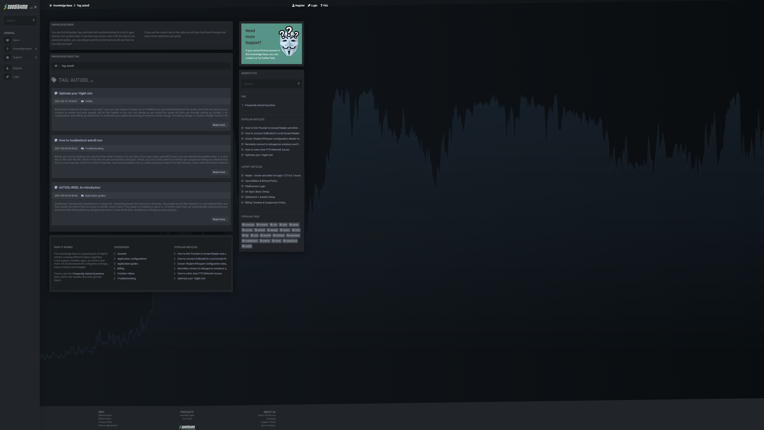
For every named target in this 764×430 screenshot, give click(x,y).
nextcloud (291, 240)
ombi (278, 240)
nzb (255, 235)
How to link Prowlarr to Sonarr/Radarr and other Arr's (202, 253)
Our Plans (187, 418)
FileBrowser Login (255, 186)
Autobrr (280, 235)
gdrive (266, 240)
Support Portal (268, 422)
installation (251, 240)
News (16, 40)
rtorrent (263, 224)
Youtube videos (126, 273)
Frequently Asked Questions (88, 273)
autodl (261, 230)
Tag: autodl (82, 5)
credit (248, 246)
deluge (274, 230)
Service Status (268, 425)
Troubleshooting (93, 148)
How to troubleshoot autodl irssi (80, 140)
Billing (120, 268)
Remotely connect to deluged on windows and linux (202, 268)
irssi (297, 230)
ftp (246, 235)
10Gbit (88, 101)
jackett (267, 235)
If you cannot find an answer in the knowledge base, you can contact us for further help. (263, 44)
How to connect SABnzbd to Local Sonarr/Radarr (202, 258)
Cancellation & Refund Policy (261, 180)
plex (284, 224)
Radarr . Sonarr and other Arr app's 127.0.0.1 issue (273, 175)
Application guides (95, 195)
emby (295, 224)
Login (16, 76)
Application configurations (132, 258)
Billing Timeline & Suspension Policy (265, 202)
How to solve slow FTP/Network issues (199, 273)
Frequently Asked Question (259, 105)
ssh (275, 224)
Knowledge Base (22, 48)
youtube (249, 224)
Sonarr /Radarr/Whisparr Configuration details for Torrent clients (202, 263)
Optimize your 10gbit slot (75, 93)
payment (294, 235)
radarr (286, 230)
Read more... (220, 125)
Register (17, 68)
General (121, 253)
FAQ (325, 5)
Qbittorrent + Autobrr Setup (260, 196)
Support (17, 57)
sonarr (248, 230)
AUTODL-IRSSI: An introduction (79, 187)
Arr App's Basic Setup (257, 191)
